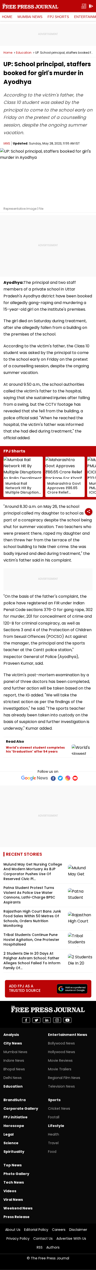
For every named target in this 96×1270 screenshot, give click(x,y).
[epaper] (83, 6)
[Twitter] (60, 778)
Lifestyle (56, 1125)
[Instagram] (67, 778)
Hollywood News (61, 1051)
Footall (53, 1117)
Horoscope (13, 1125)
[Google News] (34, 778)
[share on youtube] (67, 1020)
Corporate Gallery (20, 1108)
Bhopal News (14, 1069)
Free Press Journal (30, 6)
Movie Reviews (60, 1060)
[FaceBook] (52, 778)
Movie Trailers (59, 1069)
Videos (9, 1191)
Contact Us (43, 1238)
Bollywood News (61, 1043)
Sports (54, 1099)
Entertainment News (67, 1034)
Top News (12, 1165)
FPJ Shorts (58, 17)
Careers (58, 1229)
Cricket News (59, 1108)
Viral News (13, 1199)
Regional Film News (64, 1077)
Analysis (11, 1034)
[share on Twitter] (36, 1020)
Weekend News (17, 1208)
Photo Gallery (16, 1173)
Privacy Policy (18, 1238)
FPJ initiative (15, 1117)
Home (7, 17)
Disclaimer (78, 1229)
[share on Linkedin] (47, 1020)
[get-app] (91, 6)
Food (52, 1151)
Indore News (13, 1060)
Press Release (16, 1216)
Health (53, 1134)
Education (24, 53)
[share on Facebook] (26, 1020)
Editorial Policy (36, 1229)
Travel (53, 1143)
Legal (8, 1134)
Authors (53, 1247)
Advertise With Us (71, 1238)
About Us (12, 1229)
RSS (40, 1247)
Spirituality (13, 1151)
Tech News (13, 1182)
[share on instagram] (57, 1020)
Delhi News (12, 1077)
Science (10, 1143)
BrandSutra (14, 1099)
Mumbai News (29, 17)
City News (12, 1043)
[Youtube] (75, 778)
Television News (61, 1086)
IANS (6, 143)
